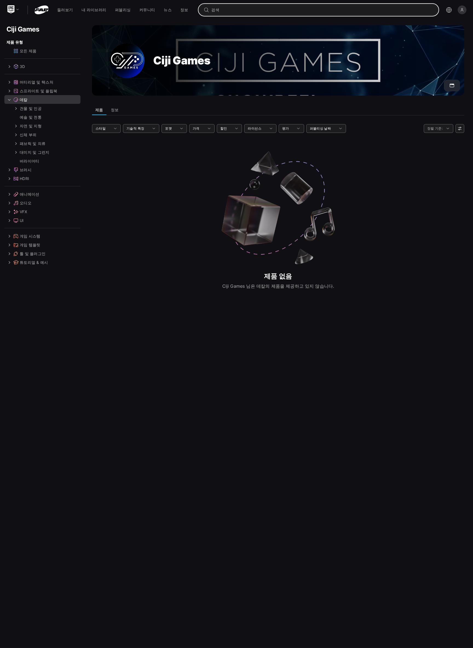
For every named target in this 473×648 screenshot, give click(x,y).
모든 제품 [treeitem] (28, 50)
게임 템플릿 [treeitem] (30, 244)
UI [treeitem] (22, 220)
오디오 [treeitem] (25, 203)
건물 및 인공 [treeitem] (31, 108)
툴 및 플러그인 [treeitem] (32, 253)
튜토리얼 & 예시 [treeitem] (34, 262)
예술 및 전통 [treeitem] (31, 117)
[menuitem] (65, 9)
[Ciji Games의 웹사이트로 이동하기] (452, 85)
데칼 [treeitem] (24, 99)
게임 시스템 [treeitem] (30, 236)
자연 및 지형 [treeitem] (31, 126)
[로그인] (462, 9)
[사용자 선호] (459, 128)
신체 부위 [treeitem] (28, 134)
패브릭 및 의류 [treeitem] (32, 143)
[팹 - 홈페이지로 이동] (41, 9)
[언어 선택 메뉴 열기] (449, 9)
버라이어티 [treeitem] (29, 161)
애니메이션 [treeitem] (29, 194)
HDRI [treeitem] (24, 178)
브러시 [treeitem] (25, 169)
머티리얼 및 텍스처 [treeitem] (36, 82)
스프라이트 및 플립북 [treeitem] (38, 91)
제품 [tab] (99, 109)
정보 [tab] (115, 109)
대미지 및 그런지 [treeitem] (35, 152)
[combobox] (322, 10)
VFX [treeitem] (23, 211)
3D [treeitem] (22, 66)
